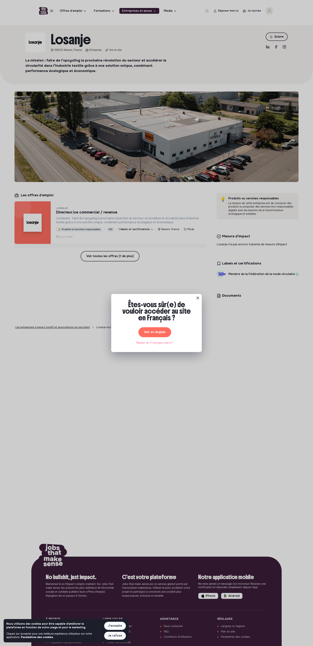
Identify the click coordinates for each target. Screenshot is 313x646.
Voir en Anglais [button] (155, 332)
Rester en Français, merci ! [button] (154, 343)
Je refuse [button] (115, 635)
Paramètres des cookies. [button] (37, 637)
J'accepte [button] (115, 626)
